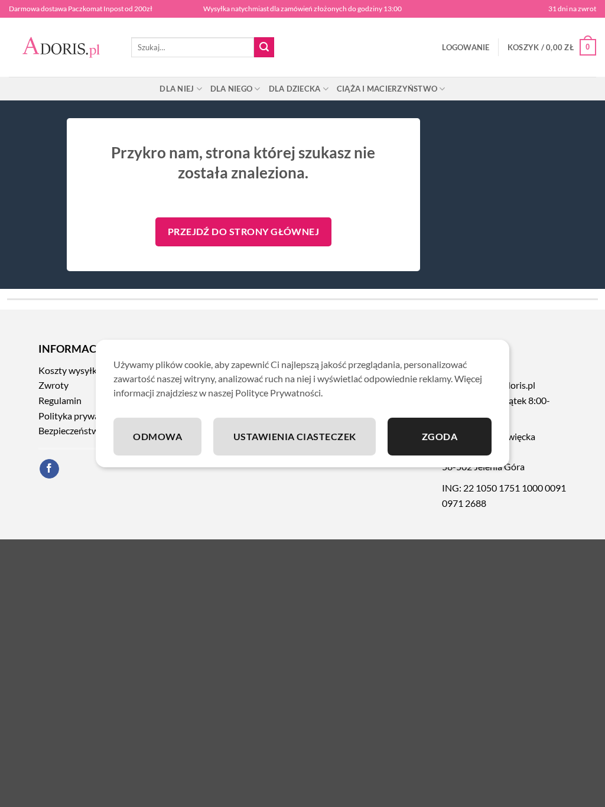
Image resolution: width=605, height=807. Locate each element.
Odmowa (157, 436)
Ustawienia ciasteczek (294, 436)
